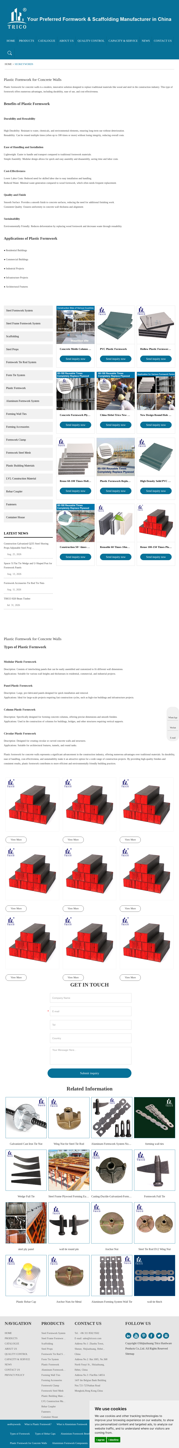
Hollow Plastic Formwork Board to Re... (156, 349)
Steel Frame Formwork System (23, 323)
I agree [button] (100, 1439)
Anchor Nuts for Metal (68, 1301)
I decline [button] (114, 1439)
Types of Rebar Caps (45, 1433)
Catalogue (46, 40)
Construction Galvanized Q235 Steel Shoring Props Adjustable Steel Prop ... (26, 545)
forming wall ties (154, 1143)
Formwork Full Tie (154, 1196)
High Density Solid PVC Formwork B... (156, 481)
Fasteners (11, 504)
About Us (66, 40)
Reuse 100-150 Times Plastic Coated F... (156, 547)
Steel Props (12, 349)
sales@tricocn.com (92, 1338)
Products (26, 40)
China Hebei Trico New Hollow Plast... (115, 415)
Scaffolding (12, 336)
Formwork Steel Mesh (18, 452)
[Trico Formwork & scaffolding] (89, 18)
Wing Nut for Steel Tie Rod (69, 1143)
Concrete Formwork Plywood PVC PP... (75, 415)
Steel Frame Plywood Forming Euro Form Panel (69, 1196)
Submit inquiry (89, 1073)
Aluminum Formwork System (22, 400)
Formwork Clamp (16, 439)
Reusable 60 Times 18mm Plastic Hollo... (115, 547)
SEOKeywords (24, 64)
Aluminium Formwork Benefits (76, 1433)
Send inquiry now (75, 358)
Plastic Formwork (16, 388)
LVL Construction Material (21, 478)
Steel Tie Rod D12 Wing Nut (154, 1249)
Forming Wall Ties (16, 413)
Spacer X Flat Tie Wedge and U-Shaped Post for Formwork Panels (28, 565)
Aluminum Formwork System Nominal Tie (111, 1143)
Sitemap (129, 1353)
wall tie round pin (69, 1249)
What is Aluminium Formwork (72, 1424)
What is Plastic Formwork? (37, 1424)
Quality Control (91, 40)
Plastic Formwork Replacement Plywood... (115, 481)
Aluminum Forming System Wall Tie (111, 1301)
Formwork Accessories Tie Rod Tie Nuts (24, 583)
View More (16, 839)
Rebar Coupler (14, 491)
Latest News (16, 533)
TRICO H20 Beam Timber (17, 598)
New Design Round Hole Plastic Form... (156, 415)
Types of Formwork (20, 1433)
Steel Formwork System (19, 310)
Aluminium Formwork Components (70, 1443)
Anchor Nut (111, 1249)
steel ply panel (26, 1249)
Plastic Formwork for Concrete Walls (28, 1443)
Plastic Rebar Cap (26, 1301)
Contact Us (163, 40)
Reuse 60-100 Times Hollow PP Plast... (75, 481)
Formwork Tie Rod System (21, 362)
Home (11, 40)
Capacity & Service (123, 40)
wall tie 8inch (154, 1301)
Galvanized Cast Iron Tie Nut (26, 1143)
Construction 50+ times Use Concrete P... (75, 547)
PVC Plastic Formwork (113, 349)
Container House (15, 517)
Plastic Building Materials (20, 465)
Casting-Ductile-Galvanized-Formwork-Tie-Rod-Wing (111, 1196)
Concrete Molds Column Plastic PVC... (75, 349)
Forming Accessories (17, 426)
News (146, 40)
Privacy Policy (14, 1375)
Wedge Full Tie (26, 1196)
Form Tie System (15, 375)
